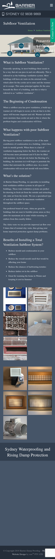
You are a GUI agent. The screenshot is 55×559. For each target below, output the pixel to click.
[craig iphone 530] (15, 378)
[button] (51, 5)
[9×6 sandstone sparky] (15, 403)
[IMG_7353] (15, 348)
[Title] (18, 5)
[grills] (15, 299)
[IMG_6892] (15, 324)
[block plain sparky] (40, 403)
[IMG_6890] (40, 299)
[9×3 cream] (40, 378)
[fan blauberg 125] (15, 428)
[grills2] (40, 324)
